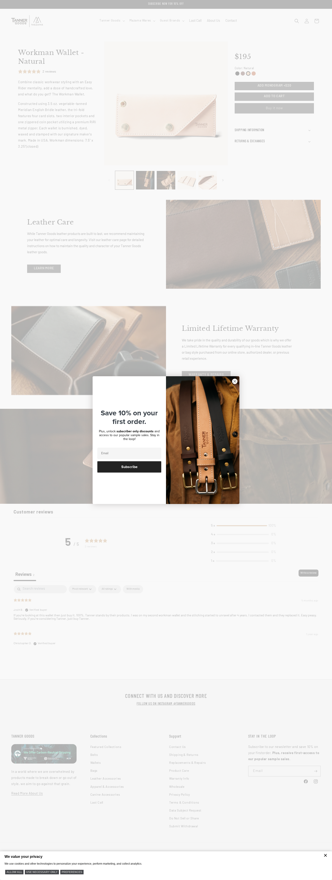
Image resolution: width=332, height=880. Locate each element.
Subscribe (129, 467)
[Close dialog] (235, 381)
